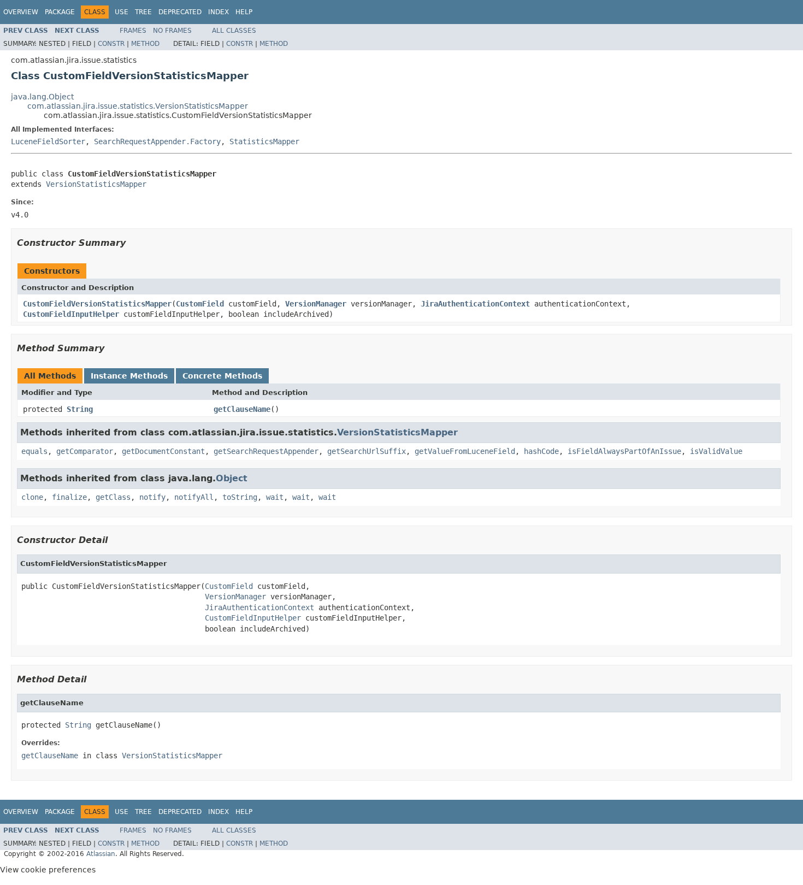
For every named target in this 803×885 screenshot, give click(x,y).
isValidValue (716, 451)
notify (152, 497)
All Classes (234, 30)
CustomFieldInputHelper (71, 314)
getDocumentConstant (163, 451)
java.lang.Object (42, 96)
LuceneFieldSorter (48, 141)
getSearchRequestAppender (266, 451)
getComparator (84, 451)
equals (34, 451)
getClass (113, 497)
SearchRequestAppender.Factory (157, 141)
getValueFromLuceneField (465, 451)
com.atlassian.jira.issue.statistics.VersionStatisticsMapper (137, 106)
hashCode (541, 451)
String (80, 409)
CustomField (200, 303)
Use (121, 12)
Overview (20, 12)
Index (218, 12)
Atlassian (100, 854)
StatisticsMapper (264, 141)
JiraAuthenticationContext (475, 303)
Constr (111, 44)
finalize (69, 497)
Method (145, 44)
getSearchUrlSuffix (366, 451)
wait (275, 497)
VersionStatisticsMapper (96, 184)
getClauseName (242, 409)
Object (231, 478)
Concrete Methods (222, 375)
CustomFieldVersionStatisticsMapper (97, 303)
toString (239, 497)
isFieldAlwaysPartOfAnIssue (624, 451)
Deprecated (180, 12)
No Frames (172, 30)
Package (60, 12)
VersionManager (315, 303)
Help (243, 12)
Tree (143, 12)
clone (32, 497)
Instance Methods (129, 375)
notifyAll (194, 497)
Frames (133, 30)
